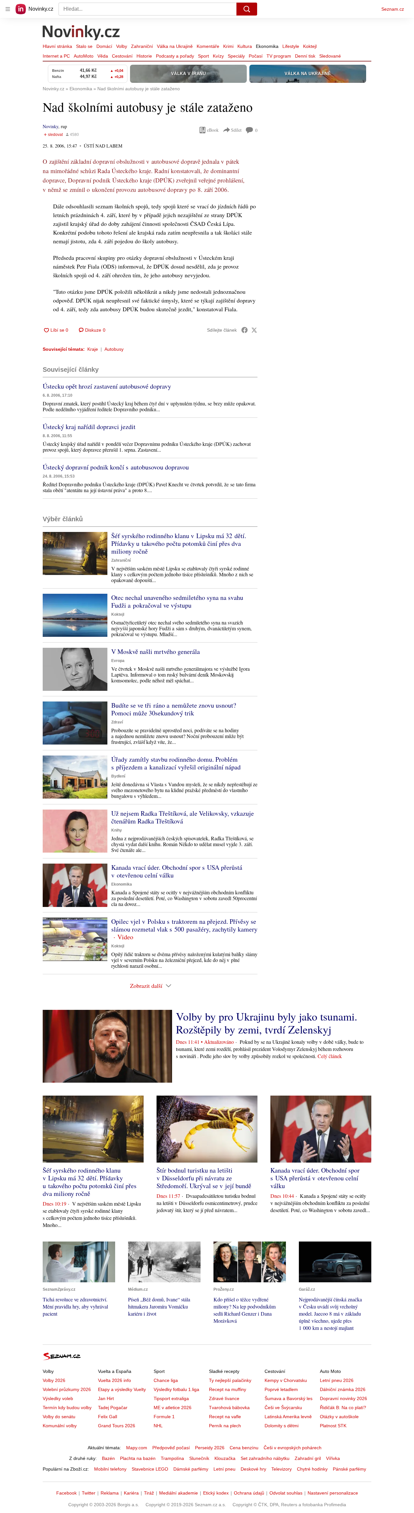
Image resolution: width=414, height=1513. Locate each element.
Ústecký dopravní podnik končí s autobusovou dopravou (116, 467)
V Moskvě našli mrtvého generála (155, 651)
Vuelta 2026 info (114, 1380)
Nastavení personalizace (333, 1493)
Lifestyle (290, 46)
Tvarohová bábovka (229, 1407)
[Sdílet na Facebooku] (244, 330)
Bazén (108, 1458)
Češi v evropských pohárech (292, 1447)
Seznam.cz (392, 9)
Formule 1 (164, 1416)
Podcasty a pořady (175, 56)
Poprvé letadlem (281, 1389)
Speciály (236, 56)
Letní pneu (224, 1469)
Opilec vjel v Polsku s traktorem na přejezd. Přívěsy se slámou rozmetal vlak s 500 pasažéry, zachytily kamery (184, 925)
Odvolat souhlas (285, 1493)
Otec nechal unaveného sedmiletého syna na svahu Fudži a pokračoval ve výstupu (177, 601)
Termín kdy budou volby (67, 1407)
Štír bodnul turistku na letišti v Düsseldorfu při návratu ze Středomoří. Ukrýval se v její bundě (204, 1178)
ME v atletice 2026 (172, 1407)
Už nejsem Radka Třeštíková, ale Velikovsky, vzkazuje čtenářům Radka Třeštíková (182, 817)
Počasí (256, 56)
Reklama (110, 1493)
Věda (102, 56)
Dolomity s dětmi (282, 1425)
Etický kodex (216, 1493)
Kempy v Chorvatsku (286, 1380)
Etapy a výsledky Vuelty (122, 1389)
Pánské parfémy (349, 1469)
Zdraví (117, 722)
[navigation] (8, 9)
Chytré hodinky (312, 1469)
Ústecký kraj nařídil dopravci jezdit (89, 426)
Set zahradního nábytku (265, 1458)
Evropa (118, 660)
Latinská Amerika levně (288, 1416)
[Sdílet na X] (254, 330)
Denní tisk (305, 56)
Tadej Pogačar (112, 1407)
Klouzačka (224, 1458)
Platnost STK (333, 1425)
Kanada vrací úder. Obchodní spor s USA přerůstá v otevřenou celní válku (176, 871)
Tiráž (149, 1493)
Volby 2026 (54, 1380)
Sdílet (236, 130)
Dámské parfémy (190, 1469)
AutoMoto (83, 56)
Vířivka (333, 1458)
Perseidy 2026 (209, 1447)
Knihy (116, 830)
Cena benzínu (244, 1447)
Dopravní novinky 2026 (343, 1398)
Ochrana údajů (249, 1493)
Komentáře (208, 46)
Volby (121, 46)
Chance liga (166, 1380)
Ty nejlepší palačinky (230, 1380)
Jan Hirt (106, 1398)
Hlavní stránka (57, 46)
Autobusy (114, 349)
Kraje (92, 349)
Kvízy (218, 56)
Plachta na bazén (138, 1458)
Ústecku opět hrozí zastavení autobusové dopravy (107, 386)
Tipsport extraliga (171, 1398)
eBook (213, 130)
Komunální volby (60, 1425)
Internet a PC (56, 56)
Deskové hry (253, 1469)
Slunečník (199, 1458)
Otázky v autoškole (339, 1416)
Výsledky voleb (58, 1398)
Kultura (244, 46)
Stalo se (84, 46)
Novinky (50, 126)
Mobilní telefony (110, 1469)
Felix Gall (107, 1416)
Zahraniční (142, 46)
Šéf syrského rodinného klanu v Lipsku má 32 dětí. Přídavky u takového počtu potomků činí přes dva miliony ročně (178, 543)
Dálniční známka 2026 (342, 1389)
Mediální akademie (178, 1493)
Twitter (88, 1493)
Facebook (66, 1493)
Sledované (330, 56)
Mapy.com (136, 1447)
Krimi (228, 46)
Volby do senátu (59, 1416)
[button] (75, 553)
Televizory (281, 1469)
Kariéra (131, 1493)
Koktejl (310, 46)
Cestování (122, 56)
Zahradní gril (308, 1458)
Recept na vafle (225, 1416)
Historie (144, 56)
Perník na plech (225, 1425)
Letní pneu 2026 (337, 1380)
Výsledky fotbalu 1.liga (176, 1389)
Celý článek (330, 1056)
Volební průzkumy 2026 (67, 1389)
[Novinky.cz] (81, 33)
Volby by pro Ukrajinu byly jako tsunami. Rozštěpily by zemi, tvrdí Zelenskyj (266, 1023)
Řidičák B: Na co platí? (343, 1407)
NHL (158, 1425)
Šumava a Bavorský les (288, 1398)
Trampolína (172, 1458)
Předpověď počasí (171, 1447)
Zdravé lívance (224, 1398)
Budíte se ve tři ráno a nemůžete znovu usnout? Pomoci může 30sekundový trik (173, 709)
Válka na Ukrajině (175, 46)
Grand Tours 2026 (116, 1425)
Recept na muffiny (227, 1389)
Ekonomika (267, 46)
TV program (279, 56)
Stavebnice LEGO (150, 1469)
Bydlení (118, 776)
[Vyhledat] (246, 9)
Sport (203, 56)
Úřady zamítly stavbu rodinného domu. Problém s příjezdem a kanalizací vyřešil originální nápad (176, 763)
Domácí (104, 46)
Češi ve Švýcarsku (283, 1407)
